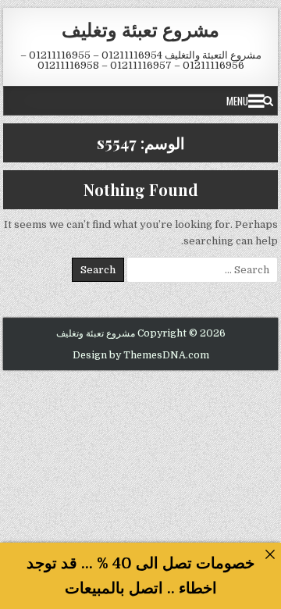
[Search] (268, 101)
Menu (237, 101)
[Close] (269, 554)
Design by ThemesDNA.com (141, 355)
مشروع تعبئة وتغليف (140, 28)
